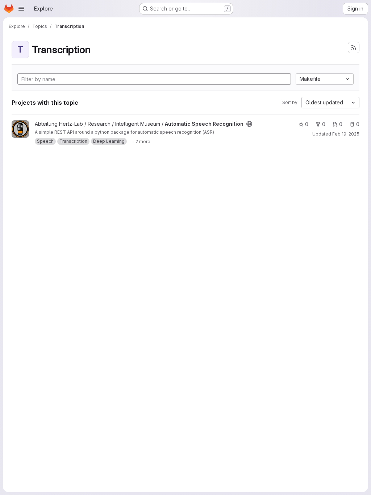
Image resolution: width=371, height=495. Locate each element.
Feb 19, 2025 (345, 134)
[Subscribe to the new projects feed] (353, 47)
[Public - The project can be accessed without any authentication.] (249, 124)
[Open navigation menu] (21, 8)
